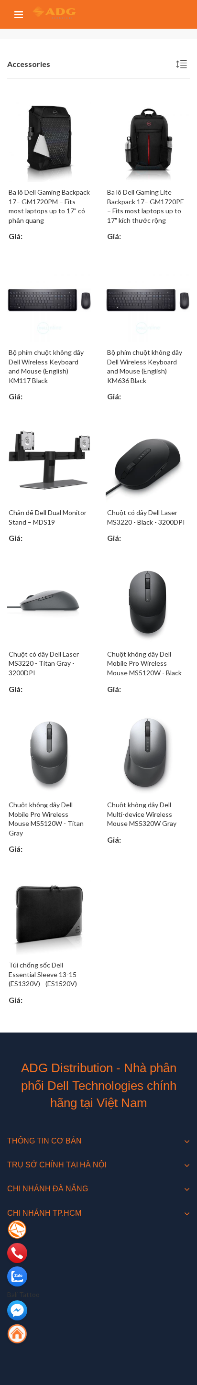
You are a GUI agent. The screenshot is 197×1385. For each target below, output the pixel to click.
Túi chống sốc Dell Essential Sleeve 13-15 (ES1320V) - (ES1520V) (43, 974)
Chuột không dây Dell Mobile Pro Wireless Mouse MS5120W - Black (144, 663)
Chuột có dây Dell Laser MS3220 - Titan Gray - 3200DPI (44, 663)
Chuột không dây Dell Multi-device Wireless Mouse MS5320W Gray (141, 814)
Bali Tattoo (23, 1294)
